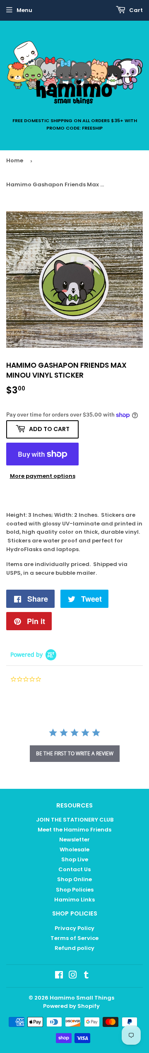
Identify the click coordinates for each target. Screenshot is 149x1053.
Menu (24, 10)
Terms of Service (74, 938)
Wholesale (74, 849)
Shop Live (74, 859)
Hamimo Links (74, 900)
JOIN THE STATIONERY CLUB (74, 820)
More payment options (42, 476)
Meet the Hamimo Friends (74, 830)
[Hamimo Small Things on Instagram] (73, 976)
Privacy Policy (74, 928)
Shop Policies (75, 890)
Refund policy (74, 948)
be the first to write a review (74, 753)
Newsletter (74, 839)
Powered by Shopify (71, 1006)
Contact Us (74, 869)
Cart (135, 10)
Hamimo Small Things (82, 998)
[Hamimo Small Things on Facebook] (59, 976)
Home (14, 160)
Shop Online (74, 879)
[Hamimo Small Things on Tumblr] (86, 976)
